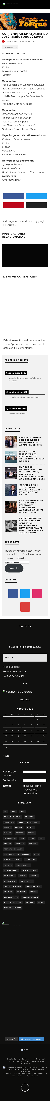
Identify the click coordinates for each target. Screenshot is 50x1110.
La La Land (30, 859)
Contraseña (9, 780)
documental (10, 838)
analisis (29, 817)
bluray (30, 827)
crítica (19, 833)
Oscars (34, 875)
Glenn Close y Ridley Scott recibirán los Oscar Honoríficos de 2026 (32, 456)
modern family (11, 870)
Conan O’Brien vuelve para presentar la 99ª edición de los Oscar (30, 490)
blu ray (18, 827)
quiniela (21, 892)
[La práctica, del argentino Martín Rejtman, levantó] (9, 968)
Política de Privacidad (15, 671)
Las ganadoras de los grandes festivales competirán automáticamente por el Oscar (31, 506)
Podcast (40, 1059)
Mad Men (8, 865)
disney (31, 833)
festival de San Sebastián (16, 854)
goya (36, 854)
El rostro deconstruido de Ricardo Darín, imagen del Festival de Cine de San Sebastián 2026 (32, 473)
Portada (11, 1059)
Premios (8, 892)
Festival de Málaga (13, 849)
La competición (36, 1061)
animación (9, 822)
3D (5, 811)
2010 (13, 811)
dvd (22, 838)
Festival (33, 843)
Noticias (26, 1059)
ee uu (31, 838)
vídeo (41, 902)
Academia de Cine (12, 817)
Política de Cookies (13, 676)
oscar (23, 875)
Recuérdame (33, 785)
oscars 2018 (27, 881)
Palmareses (15, 1061)
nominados (9, 875)
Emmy (41, 838)
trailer (29, 902)
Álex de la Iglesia (12, 908)
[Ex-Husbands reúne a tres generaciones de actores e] (39, 983)
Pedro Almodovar (12, 886)
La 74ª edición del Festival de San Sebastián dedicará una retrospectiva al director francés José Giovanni (31, 525)
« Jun (6, 755)
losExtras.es (12, 41)
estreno (20, 843)
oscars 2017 (10, 881)
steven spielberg (12, 902)
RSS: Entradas (24, 691)
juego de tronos (12, 859)
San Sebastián (11, 897)
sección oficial (30, 897)
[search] (43, 658)
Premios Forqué (10, 47)
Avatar (7, 827)
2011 (22, 811)
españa (7, 843)
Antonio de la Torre (29, 822)
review (33, 892)
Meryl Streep (23, 865)
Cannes (7, 833)
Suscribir (14, 568)
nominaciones (29, 870)
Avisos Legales (11, 666)
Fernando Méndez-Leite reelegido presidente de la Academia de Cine (31, 441)
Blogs (27, 1063)
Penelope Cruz (33, 886)
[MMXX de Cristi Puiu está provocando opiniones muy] (24, 966)
